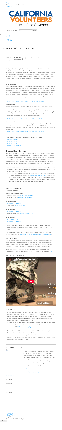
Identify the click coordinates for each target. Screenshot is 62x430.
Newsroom (9, 40)
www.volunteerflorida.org (26, 213)
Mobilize (8, 37)
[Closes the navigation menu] (0, 34)
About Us (8, 39)
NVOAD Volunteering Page (24, 327)
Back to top (3, 421)
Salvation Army (10, 375)
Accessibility (9, 413)
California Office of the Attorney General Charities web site (35, 234)
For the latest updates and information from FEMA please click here (25, 101)
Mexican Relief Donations (26, 195)
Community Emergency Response (32, 372)
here (52, 251)
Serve (7, 38)
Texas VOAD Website (19, 205)
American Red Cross (28, 369)
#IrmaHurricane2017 (13, 139)
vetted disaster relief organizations (38, 175)
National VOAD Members (14, 203)
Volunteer (8, 36)
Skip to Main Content (5, 1)
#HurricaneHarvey (12, 141)
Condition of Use (10, 415)
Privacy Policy (9, 414)
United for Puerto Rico (13, 219)
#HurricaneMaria (12, 143)
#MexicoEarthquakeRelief (14, 145)
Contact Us (9, 6)
